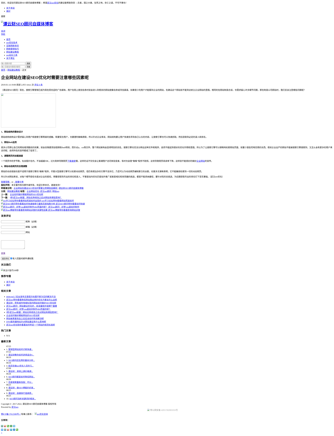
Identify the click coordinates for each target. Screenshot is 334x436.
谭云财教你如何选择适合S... (21, 355)
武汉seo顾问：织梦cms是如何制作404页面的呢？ (28, 309)
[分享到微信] (8, 426)
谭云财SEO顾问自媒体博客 (71, 188)
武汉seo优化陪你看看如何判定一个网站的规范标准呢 (30, 325)
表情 (3, 253)
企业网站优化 (33, 191)
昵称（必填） (32, 221)
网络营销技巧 (12, 49)
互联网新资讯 (12, 46)
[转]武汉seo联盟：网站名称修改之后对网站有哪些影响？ (36, 197)
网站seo (55, 191)
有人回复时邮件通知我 (23, 258)
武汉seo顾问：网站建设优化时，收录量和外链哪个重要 (31, 306)
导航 (3, 34)
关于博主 (10, 58)
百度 (28, 67)
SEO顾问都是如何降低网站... (21, 377)
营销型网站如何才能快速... (20, 349)
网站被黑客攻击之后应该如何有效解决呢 (25, 318)
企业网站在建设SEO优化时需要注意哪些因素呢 (36, 188)
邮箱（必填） (32, 227)
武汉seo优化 (52, 3)
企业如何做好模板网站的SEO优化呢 (26, 194)
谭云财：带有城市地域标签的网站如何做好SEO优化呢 (31, 303)
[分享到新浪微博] (5, 426)
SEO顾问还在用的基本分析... (21, 360)
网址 (28, 232)
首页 (8, 39)
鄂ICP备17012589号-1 (11, 414)
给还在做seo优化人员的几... (21, 366)
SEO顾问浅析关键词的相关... (22, 399)
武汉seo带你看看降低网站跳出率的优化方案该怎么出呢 (31, 300)
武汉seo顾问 (45, 191)
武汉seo (14, 407)
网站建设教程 (12, 52)
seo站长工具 (11, 55)
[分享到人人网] (14, 430)
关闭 (3, 31)
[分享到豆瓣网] (11, 426)
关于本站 (10, 8)
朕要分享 (19, 182)
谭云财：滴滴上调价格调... (20, 371)
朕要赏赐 (6, 182)
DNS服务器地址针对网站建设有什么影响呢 (26, 322)
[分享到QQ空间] (2, 426)
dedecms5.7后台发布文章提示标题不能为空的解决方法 (31, 297)
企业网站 (200, 161)
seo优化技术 (11, 43)
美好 (8, 11)
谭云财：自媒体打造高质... (20, 393)
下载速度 (71, 161)
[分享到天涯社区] (14, 426)
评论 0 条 (38, 85)
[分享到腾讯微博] (11, 430)
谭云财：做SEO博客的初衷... (21, 388)
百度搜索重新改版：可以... (20, 382)
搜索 (28, 63)
